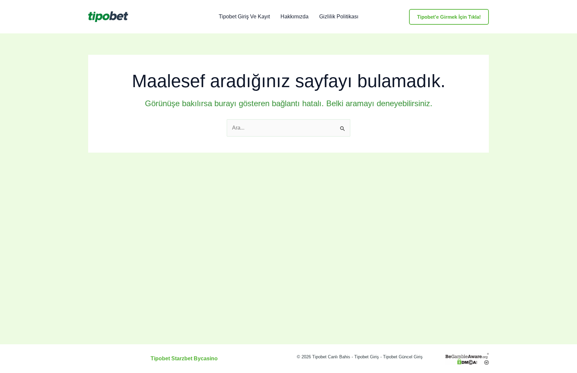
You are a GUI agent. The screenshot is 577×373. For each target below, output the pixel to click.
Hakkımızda (294, 16)
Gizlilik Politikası (338, 16)
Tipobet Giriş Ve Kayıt (244, 16)
